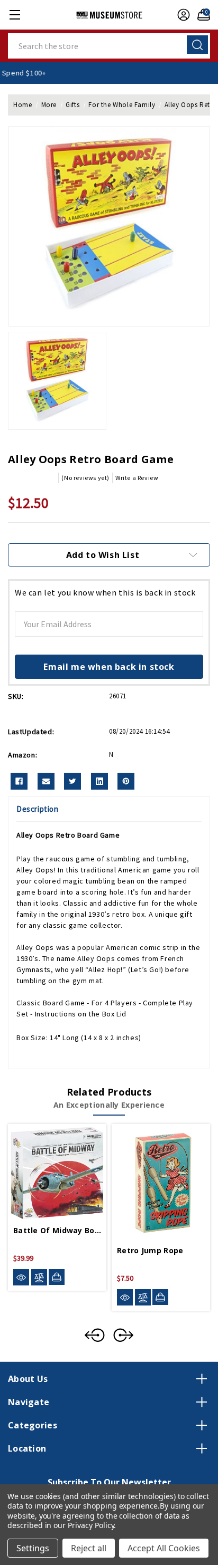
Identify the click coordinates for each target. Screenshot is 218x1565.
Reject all (88, 1548)
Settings (32, 1548)
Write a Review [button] (136, 478)
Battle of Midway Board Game (57, 1230)
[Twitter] (72, 781)
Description (37, 809)
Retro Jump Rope (150, 1250)
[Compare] (39, 1277)
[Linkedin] (99, 781)
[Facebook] (19, 781)
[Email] (46, 781)
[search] (197, 44)
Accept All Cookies (164, 1548)
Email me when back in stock (108, 667)
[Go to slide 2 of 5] (123, 1335)
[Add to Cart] (57, 1277)
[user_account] (181, 14)
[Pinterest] (125, 781)
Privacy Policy (91, 1525)
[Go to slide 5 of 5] (94, 1335)
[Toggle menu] (14, 14)
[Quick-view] (21, 1277)
